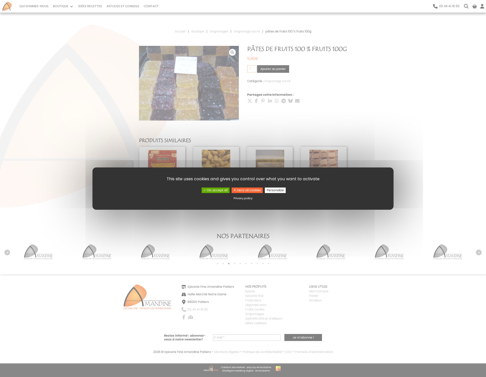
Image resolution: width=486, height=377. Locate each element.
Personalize (275, 190)
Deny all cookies (248, 190)
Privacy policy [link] (243, 198)
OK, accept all (217, 190)
